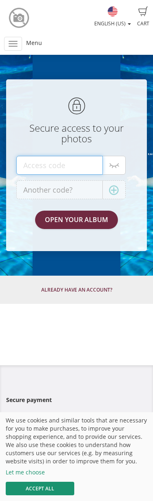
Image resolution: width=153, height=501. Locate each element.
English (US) (110, 23)
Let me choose (25, 472)
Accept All (40, 488)
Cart (143, 23)
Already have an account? (76, 289)
